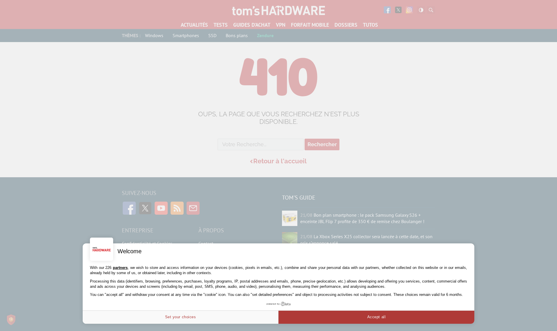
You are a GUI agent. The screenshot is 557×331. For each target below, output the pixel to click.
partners (120, 267)
